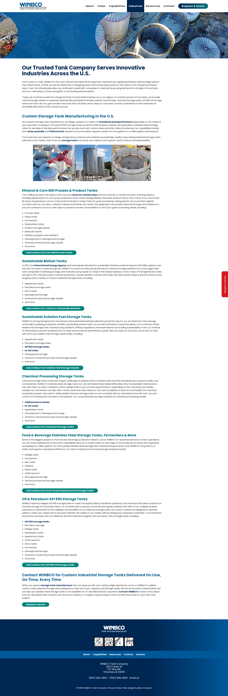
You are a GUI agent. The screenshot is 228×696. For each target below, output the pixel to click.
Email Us (134, 677)
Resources (115, 654)
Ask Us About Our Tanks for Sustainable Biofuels (53, 308)
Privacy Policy (114, 688)
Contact (128, 654)
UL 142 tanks (31, 350)
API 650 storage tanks (37, 346)
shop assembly (36, 131)
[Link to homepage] (33, 6)
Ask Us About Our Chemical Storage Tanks (50, 426)
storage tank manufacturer (56, 585)
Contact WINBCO (128, 591)
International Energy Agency (50, 265)
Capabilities (100, 654)
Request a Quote (35, 604)
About (86, 654)
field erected (56, 131)
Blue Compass (145, 688)
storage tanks (69, 140)
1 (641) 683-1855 (118, 677)
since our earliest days (85, 194)
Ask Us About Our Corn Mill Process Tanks (49, 252)
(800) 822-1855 (98, 677)
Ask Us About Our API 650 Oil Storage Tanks (50, 564)
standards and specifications (116, 121)
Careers (140, 654)
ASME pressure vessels (37, 402)
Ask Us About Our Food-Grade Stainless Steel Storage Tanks (60, 490)
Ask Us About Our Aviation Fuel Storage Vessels (52, 367)
